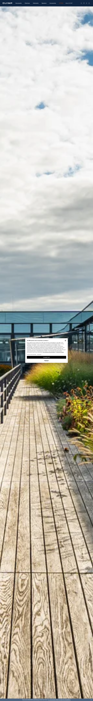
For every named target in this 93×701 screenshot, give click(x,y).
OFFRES (61, 3)
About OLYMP (68, 3)
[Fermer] (91, 700)
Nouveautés (19, 3)
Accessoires (53, 3)
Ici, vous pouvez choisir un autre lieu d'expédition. (59, 699)
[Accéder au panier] (89, 3)
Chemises (27, 3)
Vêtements (36, 3)
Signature (44, 3)
